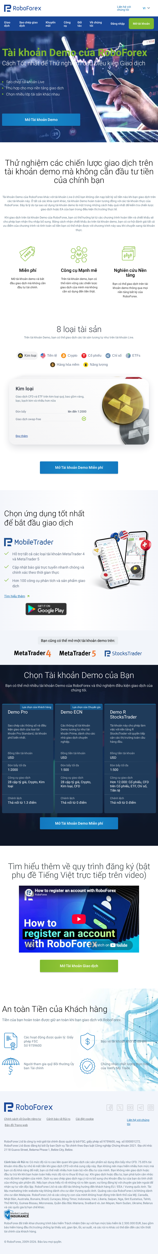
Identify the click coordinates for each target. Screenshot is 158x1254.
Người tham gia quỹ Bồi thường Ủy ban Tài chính (49, 1066)
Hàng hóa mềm (68, 364)
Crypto (72, 355)
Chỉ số (117, 355)
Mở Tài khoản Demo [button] (41, 119)
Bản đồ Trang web (16, 1125)
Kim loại (30, 355)
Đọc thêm (22, 436)
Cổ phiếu (94, 355)
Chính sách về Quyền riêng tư (22, 1119)
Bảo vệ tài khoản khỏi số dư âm (124, 1041)
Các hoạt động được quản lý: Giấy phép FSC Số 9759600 (48, 1041)
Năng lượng (99, 364)
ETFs (136, 355)
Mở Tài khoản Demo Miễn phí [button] (79, 467)
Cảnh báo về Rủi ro (58, 1119)
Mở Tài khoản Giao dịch (79, 966)
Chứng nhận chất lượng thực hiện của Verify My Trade (125, 1066)
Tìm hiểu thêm (14, 596)
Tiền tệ (52, 355)
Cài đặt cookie (85, 1119)
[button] (22, 8)
